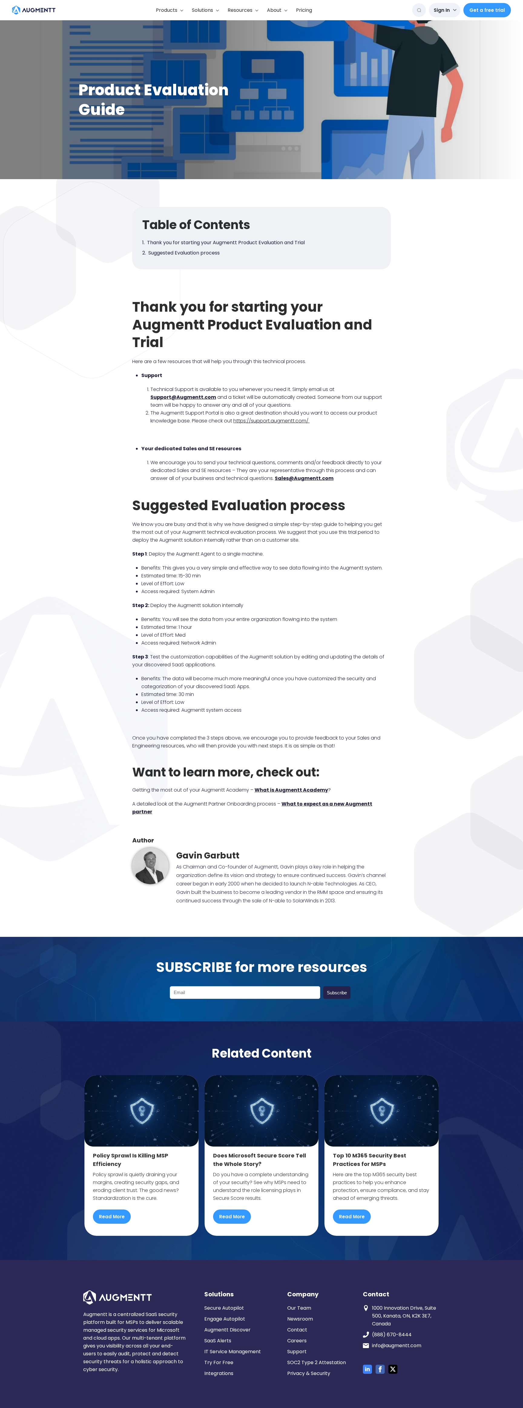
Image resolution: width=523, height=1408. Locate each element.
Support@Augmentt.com (183, 397)
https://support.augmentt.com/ (271, 420)
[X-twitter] (392, 1369)
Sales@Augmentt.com (304, 478)
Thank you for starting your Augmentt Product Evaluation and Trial (226, 242)
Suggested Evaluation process (184, 252)
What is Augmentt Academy (291, 789)
